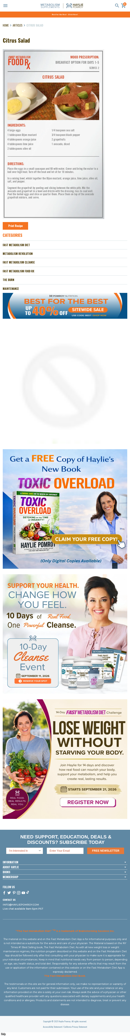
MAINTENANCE (11, 289)
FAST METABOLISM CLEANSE (19, 262)
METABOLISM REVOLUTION (18, 254)
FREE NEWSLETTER (105, 850)
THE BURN (8, 280)
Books (6, 872)
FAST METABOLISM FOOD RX (18, 271)
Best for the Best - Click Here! (65, 14)
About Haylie (11, 867)
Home (6, 25)
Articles (17, 25)
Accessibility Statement (52, 1026)
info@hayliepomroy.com (21, 904)
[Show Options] (39, 851)
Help (3, 1034)
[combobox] (23, 851)
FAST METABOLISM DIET (16, 245)
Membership (10, 877)
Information (10, 862)
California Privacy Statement (75, 1026)
